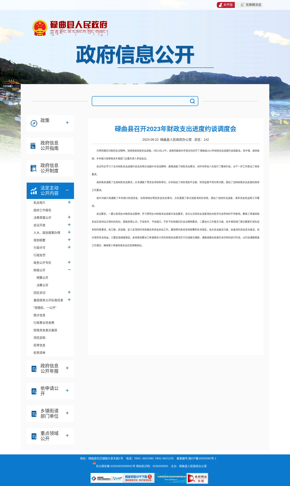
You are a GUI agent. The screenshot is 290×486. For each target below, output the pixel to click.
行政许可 (39, 247)
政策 (45, 120)
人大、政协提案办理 (47, 232)
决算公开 (42, 285)
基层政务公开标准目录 (48, 300)
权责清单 (39, 352)
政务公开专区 (42, 262)
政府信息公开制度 (49, 168)
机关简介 (39, 202)
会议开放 (39, 225)
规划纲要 (39, 240)
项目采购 (39, 337)
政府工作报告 (42, 210)
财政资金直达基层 (45, 330)
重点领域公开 (49, 436)
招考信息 (39, 345)
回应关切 (39, 292)
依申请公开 (49, 391)
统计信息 (39, 315)
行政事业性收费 (44, 322)
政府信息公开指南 (49, 145)
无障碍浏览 (253, 5)
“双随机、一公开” (45, 307)
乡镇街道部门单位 (49, 413)
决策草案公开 (42, 217)
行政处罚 (39, 255)
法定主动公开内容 (49, 190)
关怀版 (228, 5)
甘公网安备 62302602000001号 (115, 466)
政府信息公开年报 (49, 368)
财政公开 (39, 270)
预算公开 (42, 277)
